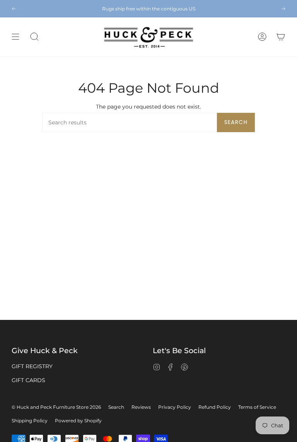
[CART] (280, 36)
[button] (34, 36)
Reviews (141, 407)
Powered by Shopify (78, 420)
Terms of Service (257, 407)
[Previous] (13, 8)
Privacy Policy (174, 407)
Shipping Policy (30, 420)
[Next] (283, 8)
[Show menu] (15, 36)
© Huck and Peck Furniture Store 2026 (56, 407)
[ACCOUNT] (262, 36)
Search (236, 122)
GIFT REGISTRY (32, 366)
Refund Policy (214, 407)
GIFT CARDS (28, 380)
